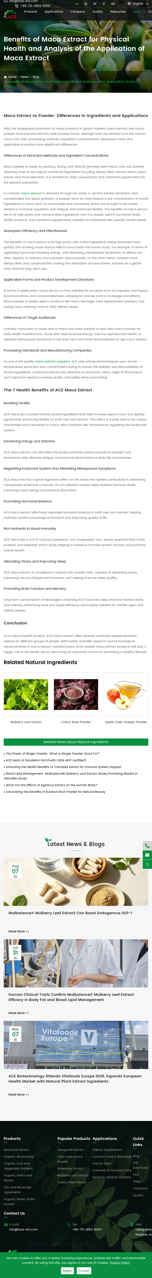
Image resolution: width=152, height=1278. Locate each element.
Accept (84, 1270)
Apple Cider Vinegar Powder (126, 722)
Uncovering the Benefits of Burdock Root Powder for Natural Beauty (55, 791)
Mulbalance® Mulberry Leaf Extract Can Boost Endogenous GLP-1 (70, 913)
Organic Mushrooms (19, 1156)
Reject (67, 1270)
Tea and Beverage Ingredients (17, 1190)
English (138, 3)
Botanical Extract (16, 1149)
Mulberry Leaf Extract (26, 722)
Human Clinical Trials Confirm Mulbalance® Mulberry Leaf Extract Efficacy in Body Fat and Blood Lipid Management (71, 997)
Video (137, 1181)
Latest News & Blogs (76, 844)
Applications (53, 11)
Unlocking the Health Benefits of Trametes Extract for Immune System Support (63, 767)
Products (30, 11)
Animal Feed (102, 1163)
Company (77, 11)
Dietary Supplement (107, 1149)
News (137, 11)
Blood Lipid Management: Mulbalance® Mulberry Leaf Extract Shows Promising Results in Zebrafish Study (71, 776)
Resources (118, 11)
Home (12, 77)
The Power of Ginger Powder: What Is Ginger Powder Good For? (52, 753)
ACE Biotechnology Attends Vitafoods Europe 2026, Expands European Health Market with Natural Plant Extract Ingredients (75, 1079)
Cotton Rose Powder (76, 722)
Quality (97, 11)
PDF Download (140, 1165)
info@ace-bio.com (23, 1229)
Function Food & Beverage (112, 1156)
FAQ (136, 1174)
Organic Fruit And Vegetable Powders (18, 1166)
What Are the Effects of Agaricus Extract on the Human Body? (51, 785)
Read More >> (19, 931)
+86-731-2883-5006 (32, 6)
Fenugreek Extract (70, 1149)
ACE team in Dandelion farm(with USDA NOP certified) (46, 760)
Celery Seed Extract (71, 1182)
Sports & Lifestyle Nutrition (112, 1177)
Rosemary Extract (70, 1168)
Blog (36, 77)
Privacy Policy (120, 1262)
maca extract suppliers (52, 361)
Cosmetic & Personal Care (112, 1170)
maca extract (31, 193)
